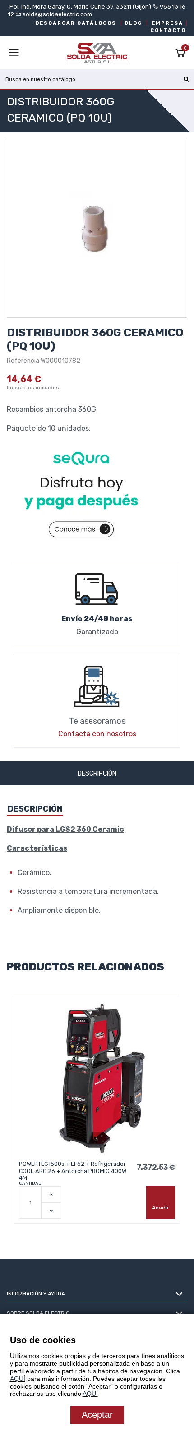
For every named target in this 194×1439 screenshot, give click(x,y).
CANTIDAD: (31, 1183)
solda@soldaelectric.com (56, 14)
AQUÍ (17, 1378)
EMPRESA (167, 23)
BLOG (133, 23)
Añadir (160, 1207)
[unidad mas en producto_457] (51, 1194)
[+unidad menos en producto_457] (51, 1211)
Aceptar (97, 1415)
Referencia (23, 361)
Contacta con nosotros (97, 734)
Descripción (97, 773)
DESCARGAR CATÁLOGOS (75, 23)
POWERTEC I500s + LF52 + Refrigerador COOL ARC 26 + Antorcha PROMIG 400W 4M (72, 1170)
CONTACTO (168, 30)
